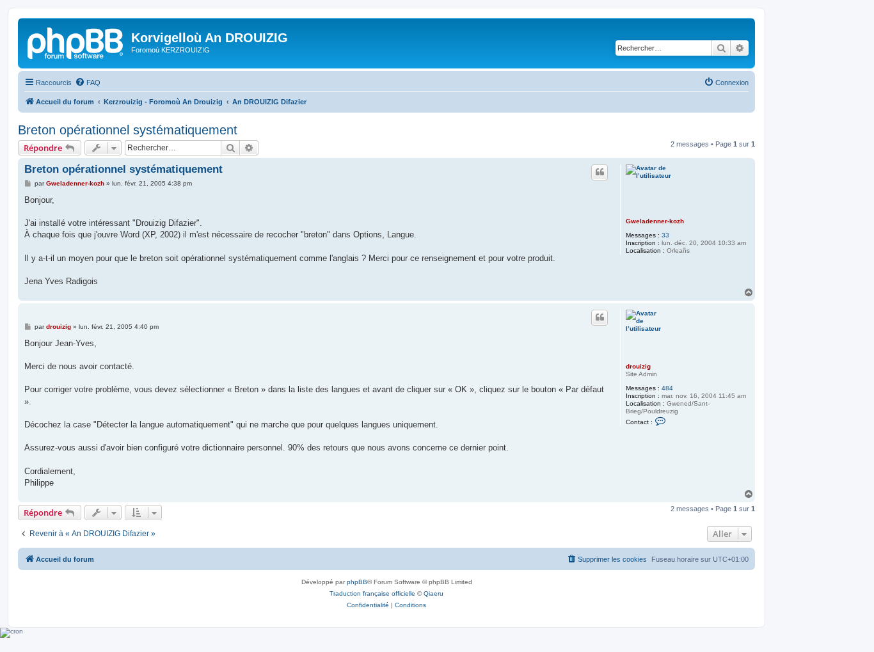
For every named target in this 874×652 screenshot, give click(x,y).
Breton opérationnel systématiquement (127, 130)
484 (667, 388)
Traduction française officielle (372, 593)
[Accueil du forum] (76, 41)
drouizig (638, 366)
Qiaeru (433, 593)
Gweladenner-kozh (655, 221)
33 (665, 235)
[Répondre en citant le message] (599, 172)
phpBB (357, 581)
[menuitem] (87, 82)
